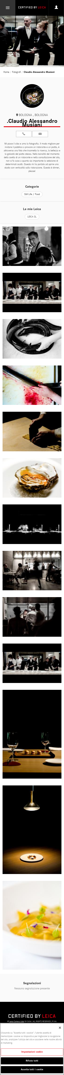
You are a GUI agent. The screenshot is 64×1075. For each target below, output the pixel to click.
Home (6, 72)
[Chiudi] (60, 1027)
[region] (32, 1049)
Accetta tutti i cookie (32, 1069)
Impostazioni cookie (31, 1051)
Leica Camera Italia (16, 1021)
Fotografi (16, 72)
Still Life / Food (32, 194)
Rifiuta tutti (32, 1060)
